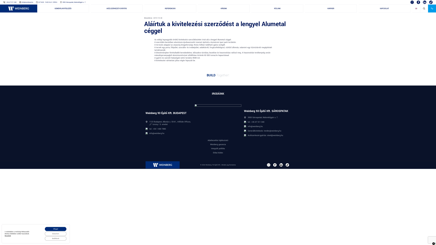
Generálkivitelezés (63, 8)
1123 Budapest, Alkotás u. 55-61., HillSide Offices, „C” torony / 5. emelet (170, 123)
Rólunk (277, 8)
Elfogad (55, 229)
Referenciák (170, 8)
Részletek (8, 236)
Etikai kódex (218, 152)
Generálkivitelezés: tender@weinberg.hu (264, 131)
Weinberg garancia (218, 144)
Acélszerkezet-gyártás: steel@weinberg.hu (265, 135)
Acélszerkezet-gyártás (117, 8)
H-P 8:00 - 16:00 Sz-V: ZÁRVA (47, 2)
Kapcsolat (384, 8)
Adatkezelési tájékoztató (218, 140)
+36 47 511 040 (11, 2)
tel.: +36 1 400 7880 (157, 129)
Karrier (330, 8)
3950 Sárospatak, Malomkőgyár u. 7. (74, 2)
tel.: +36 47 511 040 (256, 122)
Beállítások (55, 239)
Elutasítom (55, 234)
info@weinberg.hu (27, 2)
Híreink (224, 8)
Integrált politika (218, 148)
